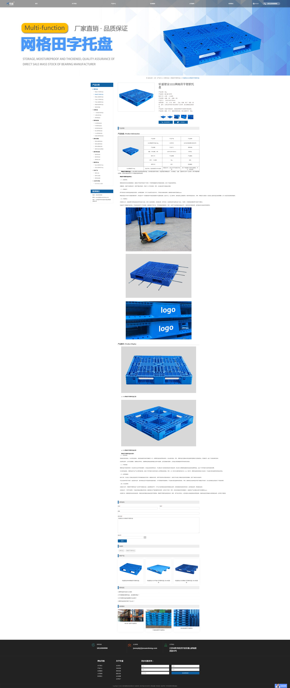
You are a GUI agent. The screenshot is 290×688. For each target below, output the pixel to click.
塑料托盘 (166, 78)
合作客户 (118, 679)
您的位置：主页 (152, 78)
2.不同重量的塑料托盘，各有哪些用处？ (128, 595)
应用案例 (99, 671)
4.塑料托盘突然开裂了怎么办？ (126, 601)
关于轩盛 (119, 661)
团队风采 (118, 673)
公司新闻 (99, 673)
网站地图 (153, 686)
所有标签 (158, 686)
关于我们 (99, 665)
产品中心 (160, 78)
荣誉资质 (118, 671)
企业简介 (118, 665)
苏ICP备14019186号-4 (145, 686)
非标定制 (118, 668)
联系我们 (99, 676)
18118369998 (167, 122)
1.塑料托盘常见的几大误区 (125, 592)
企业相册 (118, 676)
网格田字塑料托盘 (176, 78)
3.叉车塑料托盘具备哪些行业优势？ (127, 598)
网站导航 (101, 661)
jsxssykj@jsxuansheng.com (102, 197)
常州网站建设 (174, 686)
